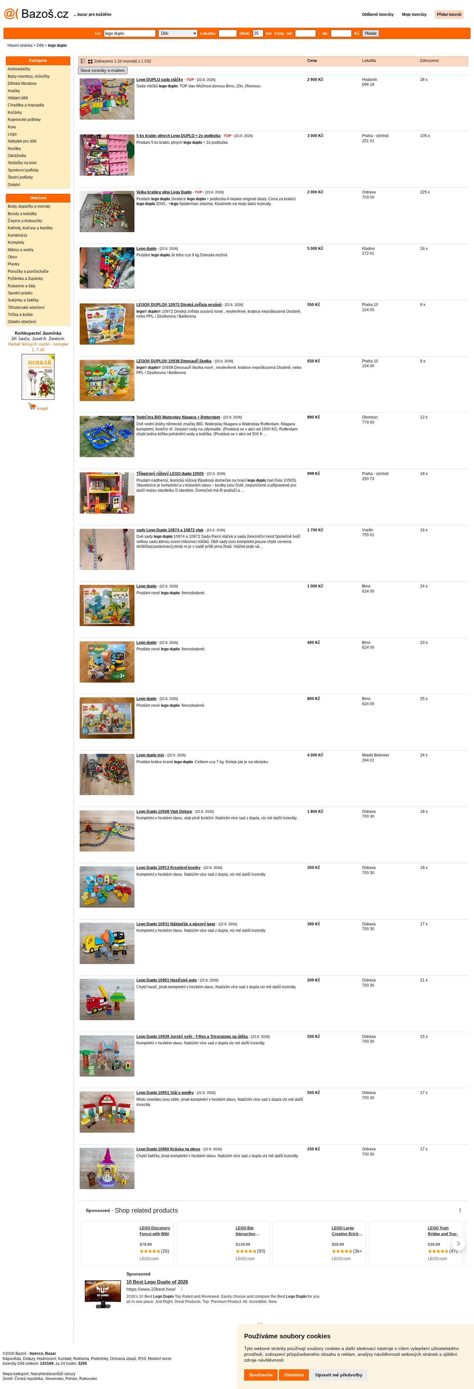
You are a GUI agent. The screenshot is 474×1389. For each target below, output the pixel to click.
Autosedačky (19, 69)
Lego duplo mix (150, 755)
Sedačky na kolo (22, 163)
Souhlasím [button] (260, 1374)
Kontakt (64, 1358)
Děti (40, 45)
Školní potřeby (20, 177)
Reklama (81, 1358)
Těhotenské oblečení (26, 307)
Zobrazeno (429, 60)
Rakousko (88, 1378)
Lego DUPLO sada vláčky (159, 79)
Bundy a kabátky (22, 214)
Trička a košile (20, 314)
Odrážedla (17, 155)
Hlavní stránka (20, 45)
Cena (312, 60)
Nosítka (14, 148)
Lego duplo (146, 248)
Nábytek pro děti (22, 141)
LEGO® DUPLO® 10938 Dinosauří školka (174, 361)
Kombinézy (17, 235)
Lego (12, 134)
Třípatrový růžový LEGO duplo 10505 (170, 473)
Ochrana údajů (123, 1358)
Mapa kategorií (16, 1374)
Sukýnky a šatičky (23, 300)
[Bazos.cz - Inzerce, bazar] (36, 18)
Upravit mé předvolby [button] (338, 1374)
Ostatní (14, 184)
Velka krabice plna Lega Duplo (164, 192)
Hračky (14, 91)
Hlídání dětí (18, 98)
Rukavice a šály (21, 286)
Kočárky (15, 112)
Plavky (13, 264)
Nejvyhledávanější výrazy (53, 1374)
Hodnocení (46, 1358)
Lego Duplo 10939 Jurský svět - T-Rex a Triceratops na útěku (192, 1036)
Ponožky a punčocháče (28, 271)
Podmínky (99, 1358)
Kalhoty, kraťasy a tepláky (30, 228)
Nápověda (12, 1358)
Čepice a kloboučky (25, 221)
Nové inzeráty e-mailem (103, 70)
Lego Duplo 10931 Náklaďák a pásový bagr (175, 924)
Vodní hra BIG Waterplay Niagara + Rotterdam (178, 417)
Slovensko (54, 1378)
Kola (12, 127)
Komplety (16, 242)
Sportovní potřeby (23, 170)
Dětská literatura (22, 83)
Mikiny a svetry (21, 250)
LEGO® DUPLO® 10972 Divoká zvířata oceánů (179, 304)
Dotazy (29, 1358)
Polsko (71, 1378)
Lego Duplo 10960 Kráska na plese (168, 1149)
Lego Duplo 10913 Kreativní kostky (168, 867)
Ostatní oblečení (22, 322)
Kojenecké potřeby (24, 119)
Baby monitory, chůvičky (29, 76)
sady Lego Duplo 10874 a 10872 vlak (169, 530)
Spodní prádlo (20, 293)
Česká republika (29, 1378)
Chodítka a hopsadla (26, 105)
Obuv (12, 257)
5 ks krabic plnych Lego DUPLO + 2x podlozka (178, 135)
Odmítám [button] (294, 1374)
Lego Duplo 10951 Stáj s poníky (165, 1092)
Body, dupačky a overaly (29, 206)
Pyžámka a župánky (25, 278)
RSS (142, 1358)
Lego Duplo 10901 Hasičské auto (166, 980)
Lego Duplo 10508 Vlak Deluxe (164, 811)
